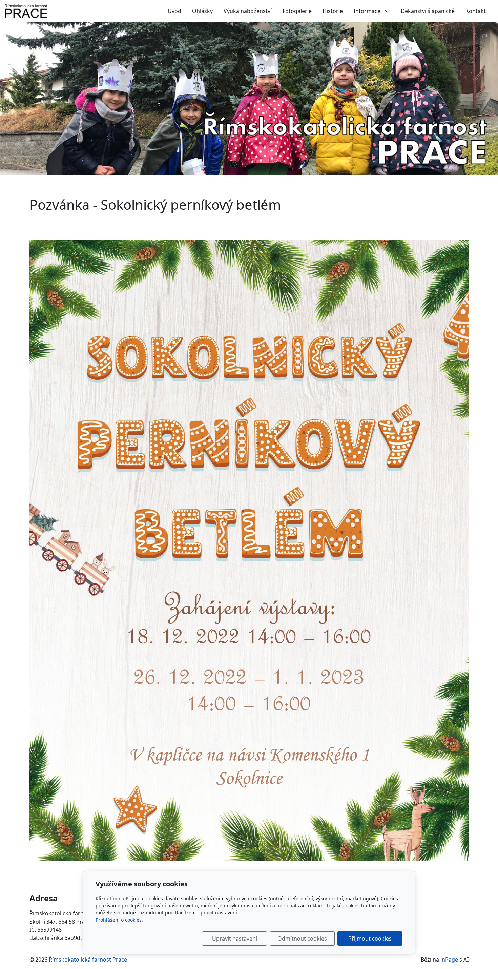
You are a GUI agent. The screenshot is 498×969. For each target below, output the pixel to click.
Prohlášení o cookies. (119, 919)
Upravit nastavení (234, 938)
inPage (449, 959)
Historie (333, 11)
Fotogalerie (297, 11)
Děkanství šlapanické (428, 11)
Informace (368, 11)
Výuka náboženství (248, 11)
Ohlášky (202, 11)
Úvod (174, 11)
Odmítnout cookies (302, 938)
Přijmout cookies (370, 938)
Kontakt (475, 11)
